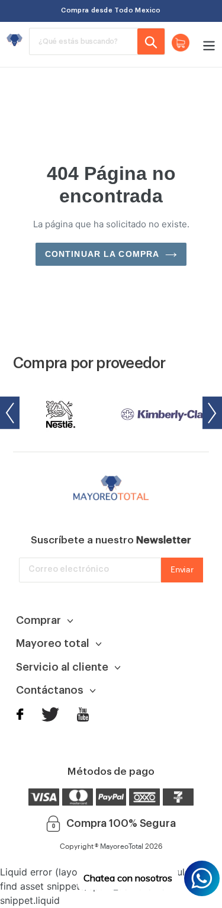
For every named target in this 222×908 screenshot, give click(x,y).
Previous (10, 413)
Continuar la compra (102, 254)
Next (212, 413)
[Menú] (205, 44)
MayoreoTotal (121, 846)
